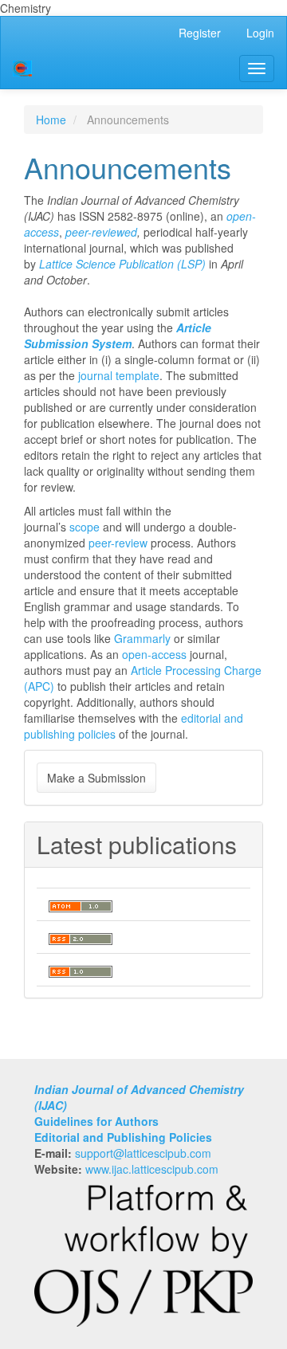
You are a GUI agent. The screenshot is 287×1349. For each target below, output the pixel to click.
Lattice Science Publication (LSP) (122, 264)
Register (200, 33)
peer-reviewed (101, 232)
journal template (118, 375)
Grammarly (142, 638)
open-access (154, 654)
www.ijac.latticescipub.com (151, 1169)
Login (260, 33)
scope (84, 527)
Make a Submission (96, 778)
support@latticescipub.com (143, 1153)
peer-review (117, 543)
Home (51, 119)
